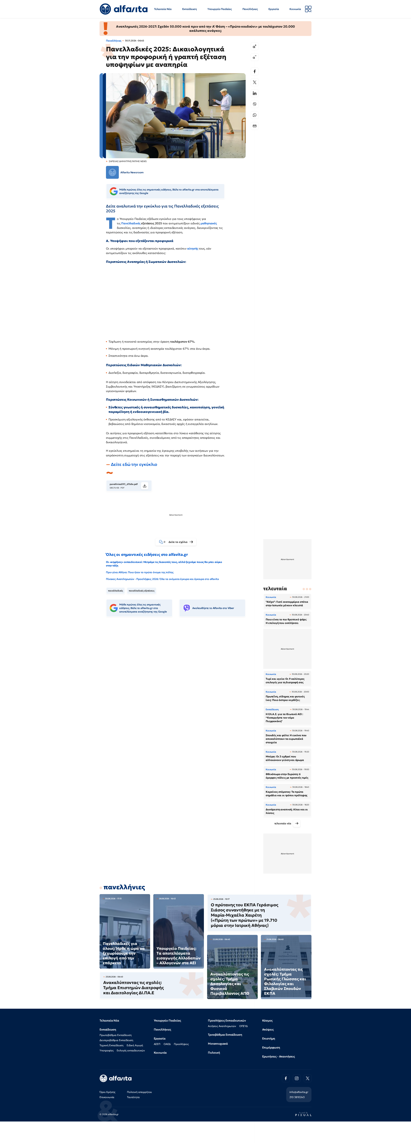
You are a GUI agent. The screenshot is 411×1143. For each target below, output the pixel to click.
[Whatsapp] (254, 115)
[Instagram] (296, 1078)
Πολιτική (214, 1052)
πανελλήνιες (124, 887)
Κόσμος (267, 1020)
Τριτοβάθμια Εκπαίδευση (225, 1034)
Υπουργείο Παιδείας (219, 9)
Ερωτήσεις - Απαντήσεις (278, 1056)
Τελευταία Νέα (163, 9)
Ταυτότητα (133, 1097)
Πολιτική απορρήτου (139, 1092)
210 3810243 (297, 1097)
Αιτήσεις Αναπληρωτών (222, 1026)
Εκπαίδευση (189, 9)
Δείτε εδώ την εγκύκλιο (134, 464)
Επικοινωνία (107, 1097)
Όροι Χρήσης (107, 1092)
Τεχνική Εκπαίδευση (111, 1045)
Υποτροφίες (107, 1050)
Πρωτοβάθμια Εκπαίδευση (115, 1035)
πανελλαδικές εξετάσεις (141, 590)
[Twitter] (254, 82)
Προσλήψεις (181, 1044)
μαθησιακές (209, 223)
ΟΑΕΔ (167, 1044)
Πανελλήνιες (250, 9)
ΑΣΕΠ (157, 1044)
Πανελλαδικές (131, 223)
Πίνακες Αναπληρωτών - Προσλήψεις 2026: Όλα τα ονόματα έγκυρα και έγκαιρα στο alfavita (162, 579)
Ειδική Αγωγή (135, 1045)
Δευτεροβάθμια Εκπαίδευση (116, 1040)
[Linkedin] (254, 93)
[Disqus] (178, 669)
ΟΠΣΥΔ (243, 1026)
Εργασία (273, 9)
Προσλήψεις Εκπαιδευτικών (227, 1020)
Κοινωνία (295, 9)
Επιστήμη (268, 1038)
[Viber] (254, 104)
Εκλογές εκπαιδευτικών (131, 1050)
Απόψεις (268, 1029)
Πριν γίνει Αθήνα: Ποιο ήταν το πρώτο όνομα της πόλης (140, 572)
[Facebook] (254, 71)
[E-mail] (254, 126)
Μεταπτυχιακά (218, 1043)
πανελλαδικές (115, 590)
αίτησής (193, 248)
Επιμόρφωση (271, 1047)
